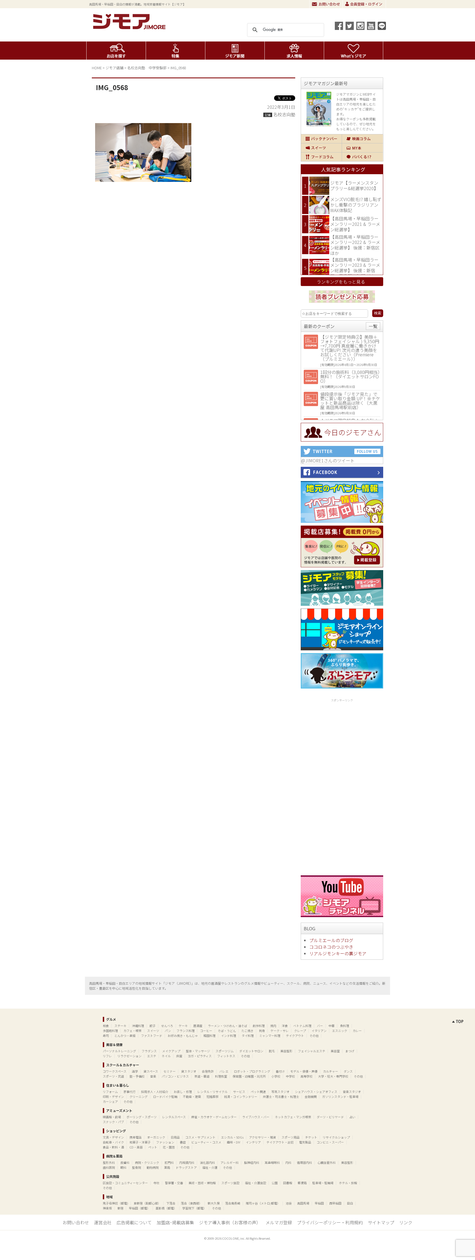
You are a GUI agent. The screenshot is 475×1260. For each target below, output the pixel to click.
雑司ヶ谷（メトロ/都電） (263, 1203)
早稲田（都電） (139, 1208)
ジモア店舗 (114, 67)
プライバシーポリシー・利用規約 (330, 1222)
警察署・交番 (174, 1183)
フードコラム (321, 156)
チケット (311, 1137)
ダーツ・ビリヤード (330, 1117)
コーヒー (206, 1030)
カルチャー (330, 1071)
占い (352, 1117)
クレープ (300, 1030)
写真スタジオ (280, 1091)
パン (168, 1030)
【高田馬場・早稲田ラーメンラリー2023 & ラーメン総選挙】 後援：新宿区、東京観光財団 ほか (355, 267)
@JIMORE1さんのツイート (328, 460)
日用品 (175, 1137)
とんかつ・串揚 (125, 1035)
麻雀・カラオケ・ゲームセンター (214, 1117)
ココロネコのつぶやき (331, 946)
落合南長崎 (232, 1203)
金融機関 (311, 1096)
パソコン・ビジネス (175, 1076)
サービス (239, 1091)
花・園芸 (169, 1147)
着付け (280, 1071)
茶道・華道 (201, 1076)
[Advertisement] (342, 786)
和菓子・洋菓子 (140, 1142)
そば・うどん (227, 1030)
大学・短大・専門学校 (333, 1076)
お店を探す (116, 50)
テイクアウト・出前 (280, 1142)
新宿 (120, 1208)
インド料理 (228, 1035)
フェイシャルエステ (311, 1051)
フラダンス (149, 1051)
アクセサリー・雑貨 (262, 1137)
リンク (405, 1222)
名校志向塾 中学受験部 (147, 67)
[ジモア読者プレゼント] (342, 303)
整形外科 (109, 1162)
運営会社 (103, 1222)
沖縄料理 (138, 1025)
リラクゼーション (129, 1056)
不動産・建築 (192, 1096)
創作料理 (259, 1025)
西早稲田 (335, 1203)
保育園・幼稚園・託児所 (249, 1076)
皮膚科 (124, 1162)
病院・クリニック (147, 1162)
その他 (314, 1035)
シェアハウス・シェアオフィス (316, 1091)
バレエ (223, 1071)
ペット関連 (258, 1091)
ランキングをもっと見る (341, 281)
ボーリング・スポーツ (141, 1117)
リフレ (107, 1056)
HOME (97, 67)
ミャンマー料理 (269, 1035)
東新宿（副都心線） (147, 1203)
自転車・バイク (113, 1142)
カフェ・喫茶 (132, 1030)
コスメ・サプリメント (200, 1137)
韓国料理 (209, 1035)
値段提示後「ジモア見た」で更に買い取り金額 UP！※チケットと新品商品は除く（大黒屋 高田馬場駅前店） (350, 400)
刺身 (262, 1030)
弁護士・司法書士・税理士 (281, 1096)
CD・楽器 (136, 1147)
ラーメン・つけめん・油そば (227, 1025)
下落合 (170, 1203)
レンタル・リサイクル (212, 1091)
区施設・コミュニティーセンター (125, 1183)
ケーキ (183, 1025)
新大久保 (214, 1203)
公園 (275, 1183)
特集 (175, 50)
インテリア (253, 1142)
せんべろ (167, 1025)
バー (320, 1025)
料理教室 (221, 1076)
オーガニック (156, 1137)
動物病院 (153, 1167)
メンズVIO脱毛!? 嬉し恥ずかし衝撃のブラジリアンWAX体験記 (356, 204)
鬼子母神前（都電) (115, 1203)
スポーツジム (225, 1051)
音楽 (153, 1076)
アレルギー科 (229, 1162)
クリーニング (138, 1096)
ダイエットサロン (251, 1051)
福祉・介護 (209, 1167)
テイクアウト (295, 1035)
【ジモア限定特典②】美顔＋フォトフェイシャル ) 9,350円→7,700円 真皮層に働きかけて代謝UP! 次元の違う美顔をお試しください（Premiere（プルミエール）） (349, 348)
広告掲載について (134, 1222)
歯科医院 (109, 1167)
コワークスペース (114, 1071)
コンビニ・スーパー (330, 1142)
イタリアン (319, 1030)
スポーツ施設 (230, 1183)
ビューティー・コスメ (206, 1142)
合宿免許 (208, 1071)
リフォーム (110, 1091)
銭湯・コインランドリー (240, 1096)
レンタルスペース (174, 1117)
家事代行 (129, 1091)
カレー (357, 1030)
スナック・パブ (113, 1122)
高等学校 (306, 1076)
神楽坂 (107, 1208)
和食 (106, 1025)
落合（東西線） (191, 1203)
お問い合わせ (326, 4)
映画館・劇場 (112, 1117)
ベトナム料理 (302, 1025)
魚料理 (344, 1025)
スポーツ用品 (290, 1137)
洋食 (285, 1025)
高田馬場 (303, 1203)
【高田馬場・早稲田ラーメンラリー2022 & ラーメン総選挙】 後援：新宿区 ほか (355, 245)
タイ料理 (248, 1035)
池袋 (289, 1203)
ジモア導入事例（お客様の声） (230, 1222)
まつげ (349, 1051)
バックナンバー (321, 138)
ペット (152, 1147)
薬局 (167, 1167)
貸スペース (150, 1071)
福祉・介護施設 (255, 1183)
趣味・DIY (233, 1142)
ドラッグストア (186, 1167)
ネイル (166, 1056)
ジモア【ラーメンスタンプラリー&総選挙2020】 (354, 185)
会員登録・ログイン (364, 4)
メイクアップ (171, 1051)
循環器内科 (304, 1162)
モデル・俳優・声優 (303, 1071)
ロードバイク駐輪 (165, 1096)
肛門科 (169, 1162)
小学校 (275, 1076)
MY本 (362, 147)
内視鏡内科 (186, 1162)
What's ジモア (353, 50)
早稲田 (319, 1203)
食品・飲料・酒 (113, 1147)
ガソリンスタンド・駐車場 (340, 1096)
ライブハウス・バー (255, 1117)
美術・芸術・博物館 (202, 1183)
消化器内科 (207, 1162)
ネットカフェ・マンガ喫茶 (293, 1117)
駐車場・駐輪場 (322, 1183)
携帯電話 (135, 1137)
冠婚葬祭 (212, 1096)
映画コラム (362, 138)
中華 (331, 1025)
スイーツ (321, 147)
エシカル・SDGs (232, 1137)
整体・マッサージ (198, 1051)
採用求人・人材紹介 (154, 1091)
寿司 (106, 1035)
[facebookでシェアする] (339, 26)
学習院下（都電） (194, 1208)
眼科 (123, 1167)
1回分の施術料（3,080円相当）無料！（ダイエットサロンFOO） (350, 376)
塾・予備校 (137, 1076)
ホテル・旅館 (348, 1183)
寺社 (156, 1183)
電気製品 (305, 1142)
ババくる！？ (362, 156)
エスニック (339, 1030)
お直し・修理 (183, 1091)
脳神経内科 (251, 1162)
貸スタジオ (188, 1071)
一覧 (373, 326)
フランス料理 (185, 1030)
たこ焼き (247, 1030)
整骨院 (136, 1167)
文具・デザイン (113, 1137)
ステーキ (120, 1025)
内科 (288, 1162)
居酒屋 (197, 1025)
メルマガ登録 (279, 1222)
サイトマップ (381, 1222)
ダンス (348, 1071)
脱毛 (272, 1051)
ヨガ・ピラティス (200, 1056)
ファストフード (151, 1035)
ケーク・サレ (279, 1030)
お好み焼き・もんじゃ (183, 1035)
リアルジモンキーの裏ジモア (337, 953)
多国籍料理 (110, 1030)
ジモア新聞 (234, 50)
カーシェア (110, 1101)
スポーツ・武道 (113, 1076)
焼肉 (273, 1025)
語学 (135, 1071)
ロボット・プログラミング (252, 1071)
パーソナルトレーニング (119, 1051)
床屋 (179, 1056)
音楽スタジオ (352, 1091)
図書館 (287, 1183)
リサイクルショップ (336, 1137)
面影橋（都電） (166, 1208)
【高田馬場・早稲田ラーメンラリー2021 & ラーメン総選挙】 (355, 223)
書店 (183, 1142)
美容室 (335, 1051)
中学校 (290, 1076)
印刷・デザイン (113, 1096)
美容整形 (286, 1051)
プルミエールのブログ (331, 940)
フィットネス (226, 1056)
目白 (350, 1203)
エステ (151, 1056)
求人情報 (294, 50)
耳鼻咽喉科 (272, 1162)
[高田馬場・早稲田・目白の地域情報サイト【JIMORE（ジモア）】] (130, 27)
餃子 (153, 1025)
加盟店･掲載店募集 (175, 1222)
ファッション (165, 1142)
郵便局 (302, 1183)
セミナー (170, 1071)
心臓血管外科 (326, 1162)
